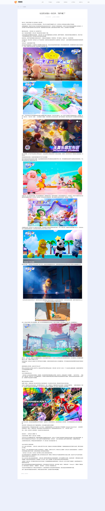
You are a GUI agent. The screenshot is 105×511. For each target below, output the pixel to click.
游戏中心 (81, 2)
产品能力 (50, 2)
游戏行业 (22, 473)
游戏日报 (57, 16)
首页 (43, 2)
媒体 (88, 2)
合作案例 (58, 2)
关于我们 (73, 2)
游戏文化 (26, 473)
